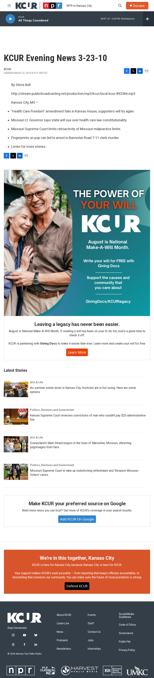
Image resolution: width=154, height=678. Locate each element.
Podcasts (62, 640)
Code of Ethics (127, 624)
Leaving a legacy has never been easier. (76, 324)
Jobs (91, 640)
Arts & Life (36, 382)
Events (92, 615)
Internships (94, 648)
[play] (10, 19)
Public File (125, 641)
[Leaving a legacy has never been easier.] (77, 243)
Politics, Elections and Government (52, 409)
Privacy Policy (127, 650)
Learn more (77, 352)
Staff (91, 623)
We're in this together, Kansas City (77, 558)
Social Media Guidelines (126, 615)
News (60, 631)
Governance (126, 633)
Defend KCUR (77, 586)
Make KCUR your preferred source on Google (77, 503)
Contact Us (94, 631)
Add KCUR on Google (77, 519)
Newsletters (64, 648)
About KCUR (64, 615)
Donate (139, 6)
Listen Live (63, 623)
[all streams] (148, 18)
